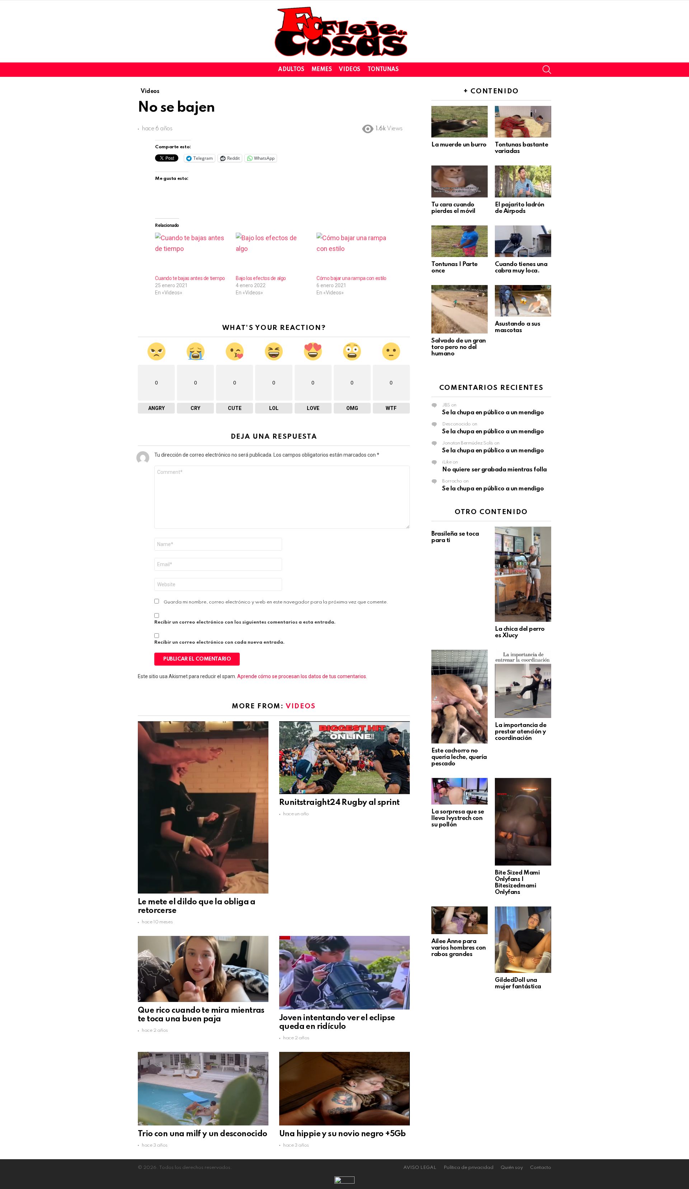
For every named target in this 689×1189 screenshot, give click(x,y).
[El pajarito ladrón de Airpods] (523, 181)
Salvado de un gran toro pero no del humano (458, 347)
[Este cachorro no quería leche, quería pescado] (459, 696)
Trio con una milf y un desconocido (202, 1134)
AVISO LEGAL (419, 1167)
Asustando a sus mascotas (517, 327)
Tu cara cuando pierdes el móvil (453, 208)
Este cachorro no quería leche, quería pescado (459, 757)
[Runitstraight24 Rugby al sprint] (344, 757)
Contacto (540, 1167)
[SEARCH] (547, 69)
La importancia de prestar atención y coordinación (520, 731)
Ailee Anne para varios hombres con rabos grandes (458, 947)
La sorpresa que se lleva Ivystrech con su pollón (457, 818)
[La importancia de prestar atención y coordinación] (523, 684)
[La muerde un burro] (459, 121)
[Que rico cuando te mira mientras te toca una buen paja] (203, 969)
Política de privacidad (468, 1167)
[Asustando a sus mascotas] (523, 301)
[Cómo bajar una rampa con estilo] (353, 254)
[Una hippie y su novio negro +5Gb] (344, 1088)
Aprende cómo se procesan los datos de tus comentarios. (302, 676)
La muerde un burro (459, 145)
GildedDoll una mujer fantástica (518, 983)
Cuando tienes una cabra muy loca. (521, 267)
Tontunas (383, 70)
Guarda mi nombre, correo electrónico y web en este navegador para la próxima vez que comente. (276, 602)
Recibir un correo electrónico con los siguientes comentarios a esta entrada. (245, 622)
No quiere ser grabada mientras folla (494, 470)
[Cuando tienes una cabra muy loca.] (523, 241)
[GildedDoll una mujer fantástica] (523, 939)
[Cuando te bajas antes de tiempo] (192, 254)
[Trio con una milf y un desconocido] (203, 1088)
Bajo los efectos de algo (261, 278)
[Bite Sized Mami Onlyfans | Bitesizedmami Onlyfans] (523, 822)
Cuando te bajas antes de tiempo (190, 278)
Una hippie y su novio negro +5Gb (342, 1134)
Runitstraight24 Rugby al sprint (339, 803)
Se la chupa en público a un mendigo (493, 413)
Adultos (291, 70)
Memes (321, 70)
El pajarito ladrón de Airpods (519, 208)
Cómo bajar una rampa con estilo (351, 278)
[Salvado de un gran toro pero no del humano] (459, 309)
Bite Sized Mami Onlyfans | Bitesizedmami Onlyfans (517, 882)
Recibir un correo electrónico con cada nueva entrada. (219, 642)
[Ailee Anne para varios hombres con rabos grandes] (459, 920)
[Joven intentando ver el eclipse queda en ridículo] (344, 972)
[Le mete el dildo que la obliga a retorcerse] (203, 807)
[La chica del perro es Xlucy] (523, 574)
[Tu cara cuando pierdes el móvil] (459, 181)
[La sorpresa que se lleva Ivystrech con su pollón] (459, 791)
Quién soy (512, 1167)
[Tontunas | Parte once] (459, 241)
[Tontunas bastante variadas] (523, 121)
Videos (349, 70)
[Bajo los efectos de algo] (272, 254)
